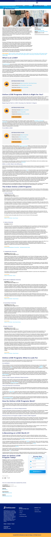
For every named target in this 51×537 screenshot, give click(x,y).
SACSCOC (40, 367)
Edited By (4, 494)
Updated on (37, 32)
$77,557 (34, 443)
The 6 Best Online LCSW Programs (38, 53)
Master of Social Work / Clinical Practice (11, 298)
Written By (4, 488)
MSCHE (41, 366)
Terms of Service (23, 514)
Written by (36, 27)
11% (10, 450)
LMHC (10, 391)
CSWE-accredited (5, 374)
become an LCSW (6, 64)
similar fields (4, 121)
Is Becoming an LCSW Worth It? (34, 54)
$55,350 (27, 441)
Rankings (27, 5)
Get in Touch (37, 509)
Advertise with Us (38, 511)
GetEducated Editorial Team (39, 30)
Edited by (36, 31)
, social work (41, 120)
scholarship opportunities (8, 397)
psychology (37, 120)
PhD (27, 170)
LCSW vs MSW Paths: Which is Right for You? (24, 53)
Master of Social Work (24, 87)
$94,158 (17, 446)
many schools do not (14, 382)
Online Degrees (19, 5)
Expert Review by (38, 29)
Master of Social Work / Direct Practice (25, 85)
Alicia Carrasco (41, 27)
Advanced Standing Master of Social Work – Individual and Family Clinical (17, 247)
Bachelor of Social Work (24, 109)
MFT (13, 391)
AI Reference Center (23, 516)
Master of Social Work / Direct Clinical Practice (28, 83)
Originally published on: (6, 486)
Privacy (21, 512)
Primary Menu (37, 2)
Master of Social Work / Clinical (9, 275)
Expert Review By (5, 491)
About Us (21, 510)
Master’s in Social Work (23, 145)
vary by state (22, 439)
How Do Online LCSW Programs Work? (21, 54)
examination (23, 162)
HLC (11, 367)
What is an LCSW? (12, 53)
